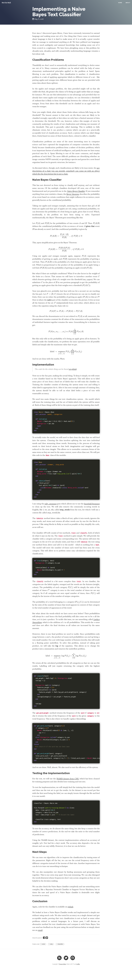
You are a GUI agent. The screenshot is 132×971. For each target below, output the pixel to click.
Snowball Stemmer (92, 504)
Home (120, 2)
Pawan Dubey (62, 964)
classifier (60, 944)
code (43, 944)
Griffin (78, 964)
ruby (51, 944)
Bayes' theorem (72, 194)
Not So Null (6, 3)
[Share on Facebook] (44, 938)
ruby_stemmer (51, 504)
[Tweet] (47, 938)
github (70, 907)
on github (73, 369)
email (40, 930)
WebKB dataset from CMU (67, 779)
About (128, 2)
